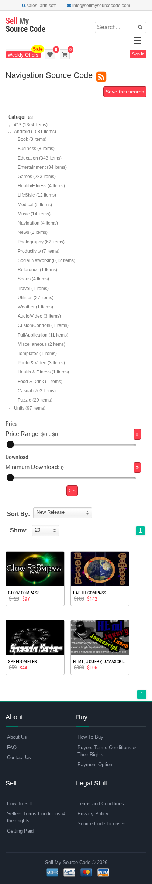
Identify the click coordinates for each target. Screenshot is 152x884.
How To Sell (19, 803)
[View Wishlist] (50, 54)
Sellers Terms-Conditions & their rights (36, 817)
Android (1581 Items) (35, 131)
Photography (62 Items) (41, 242)
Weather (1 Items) (35, 307)
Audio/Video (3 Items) (39, 316)
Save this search (125, 92)
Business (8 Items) (36, 148)
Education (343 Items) (40, 158)
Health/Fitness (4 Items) (41, 185)
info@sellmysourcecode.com (100, 5)
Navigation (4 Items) (38, 223)
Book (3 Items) (32, 139)
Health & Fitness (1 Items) (43, 372)
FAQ (12, 747)
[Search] (137, 434)
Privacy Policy (92, 813)
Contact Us (19, 757)
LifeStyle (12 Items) (37, 195)
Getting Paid (20, 831)
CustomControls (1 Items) (43, 325)
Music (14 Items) (34, 213)
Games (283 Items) (37, 176)
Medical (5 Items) (35, 204)
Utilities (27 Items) (35, 297)
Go (72, 491)
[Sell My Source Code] (25, 25)
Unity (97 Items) (29, 408)
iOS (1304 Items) (31, 124)
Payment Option (94, 764)
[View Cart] (64, 54)
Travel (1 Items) (33, 288)
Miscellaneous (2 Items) (41, 344)
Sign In (138, 54)
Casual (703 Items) (37, 390)
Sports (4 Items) (33, 278)
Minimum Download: (32, 467)
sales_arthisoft (40, 5)
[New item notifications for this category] (101, 77)
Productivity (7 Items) (38, 251)
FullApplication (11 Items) (43, 335)
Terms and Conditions (100, 803)
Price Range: (23, 434)
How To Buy (90, 737)
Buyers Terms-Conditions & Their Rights (106, 751)
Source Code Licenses (101, 823)
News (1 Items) (33, 232)
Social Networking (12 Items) (46, 260)
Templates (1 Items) (37, 353)
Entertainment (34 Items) (42, 167)
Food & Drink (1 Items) (40, 381)
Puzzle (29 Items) (35, 400)
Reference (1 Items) (37, 269)
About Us (17, 737)
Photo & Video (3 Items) (41, 362)
